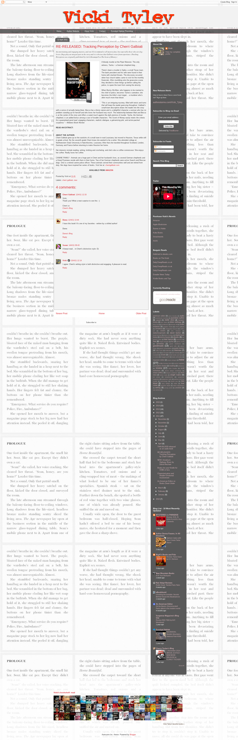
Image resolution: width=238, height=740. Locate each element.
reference (181, 366)
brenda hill (174, 324)
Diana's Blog (67, 233)
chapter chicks (168, 326)
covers (162, 331)
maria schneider (177, 357)
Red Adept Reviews (164, 583)
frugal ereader (164, 341)
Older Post (141, 313)
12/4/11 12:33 (81, 195)
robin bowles (172, 368)
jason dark (156, 352)
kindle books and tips (175, 355)
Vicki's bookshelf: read (64, 692)
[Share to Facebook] (90, 176)
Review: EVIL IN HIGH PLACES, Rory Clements (174, 519)
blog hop (156, 324)
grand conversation (165, 348)
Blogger (133, 735)
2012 (158, 413)
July (160, 433)
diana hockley (168, 335)
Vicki (65, 260)
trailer (175, 383)
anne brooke (172, 316)
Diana (65, 220)
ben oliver (164, 322)
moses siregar (171, 360)
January (161, 495)
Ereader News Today (161, 274)
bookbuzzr (164, 324)
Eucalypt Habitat (163, 630)
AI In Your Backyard (163, 576)
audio (182, 316)
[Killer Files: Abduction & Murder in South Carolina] (121, 711)
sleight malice (175, 375)
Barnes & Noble (159, 229)
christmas (158, 328)
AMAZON (109, 170)
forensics (179, 339)
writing (157, 388)
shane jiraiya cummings (173, 370)
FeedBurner (173, 131)
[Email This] (82, 176)
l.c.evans (156, 357)
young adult (168, 388)
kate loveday (175, 352)
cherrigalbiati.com (112, 165)
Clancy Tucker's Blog (165, 648)
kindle (163, 355)
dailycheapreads (159, 333)
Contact (102, 31)
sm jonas (156, 377)
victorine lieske (165, 385)
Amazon (156, 220)
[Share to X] (87, 176)
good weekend (175, 343)
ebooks (176, 337)
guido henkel (179, 348)
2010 (158, 499)
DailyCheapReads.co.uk (162, 262)
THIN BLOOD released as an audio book (166, 448)
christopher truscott (171, 328)
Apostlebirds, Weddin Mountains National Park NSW (174, 634)
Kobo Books (158, 233)
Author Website (73, 31)
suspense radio (166, 379)
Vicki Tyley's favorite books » (173, 724)
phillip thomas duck (165, 363)
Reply (65, 212)
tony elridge (166, 383)
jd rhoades (165, 352)
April (160, 444)
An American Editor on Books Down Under (166, 482)
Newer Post (61, 313)
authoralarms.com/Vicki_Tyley (167, 102)
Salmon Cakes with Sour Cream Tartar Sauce (174, 540)
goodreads (158, 346)
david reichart (157, 335)
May (160, 440)
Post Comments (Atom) (106, 322)
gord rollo (173, 346)
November (162, 423)
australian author (177, 318)
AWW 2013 (169, 320)
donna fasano (165, 337)
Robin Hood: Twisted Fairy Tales (168, 585)
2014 (158, 406)
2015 (158, 402)
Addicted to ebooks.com (162, 254)
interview (177, 350)
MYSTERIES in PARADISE (167, 515)
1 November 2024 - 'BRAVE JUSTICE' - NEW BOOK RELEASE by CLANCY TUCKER (174, 655)
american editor (159, 316)
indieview (168, 350)
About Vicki (89, 31)
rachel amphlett (179, 363)
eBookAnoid (161, 592)
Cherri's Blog (68, 208)
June (160, 437)
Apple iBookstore (160, 224)
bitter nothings (175, 322)
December (162, 419)
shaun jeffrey (158, 373)
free (154, 341)
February (162, 491)
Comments (161, 151)
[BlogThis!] (85, 176)
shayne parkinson (172, 373)
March (161, 488)
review (159, 368)
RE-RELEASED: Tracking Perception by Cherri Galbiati (166, 454)
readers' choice (161, 366)
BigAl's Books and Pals (166, 555)
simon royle (163, 375)
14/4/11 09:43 (74, 245)
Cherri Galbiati (69, 195)
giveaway (160, 343)
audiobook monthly (162, 318)
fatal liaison (168, 339)
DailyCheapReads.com (162, 270)
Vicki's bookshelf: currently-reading (168, 294)
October (161, 426)
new (75, 180)
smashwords (169, 377)
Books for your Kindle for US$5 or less (167, 469)
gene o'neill (180, 341)
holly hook (159, 350)
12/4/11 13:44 (73, 220)
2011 (158, 416)
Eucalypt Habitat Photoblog (122, 31)
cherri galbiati (67, 180)
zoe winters (156, 390)
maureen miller (158, 360)
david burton (175, 333)
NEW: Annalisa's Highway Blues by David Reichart (165, 462)
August (161, 430)
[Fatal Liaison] (121, 718)
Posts (159, 147)
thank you (174, 381)
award (158, 320)
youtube (178, 388)
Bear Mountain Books (165, 573)
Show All (181, 665)
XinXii (155, 241)
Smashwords (158, 237)
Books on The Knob (161, 258)
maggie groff (165, 357)
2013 (158, 409)
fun (172, 341)
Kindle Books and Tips (162, 278)
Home (59, 31)
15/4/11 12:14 (76, 260)
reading (172, 366)
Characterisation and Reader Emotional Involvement (165, 475)
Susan (65, 245)
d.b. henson (175, 331)
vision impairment (178, 385)
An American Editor (164, 604)
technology (163, 381)
